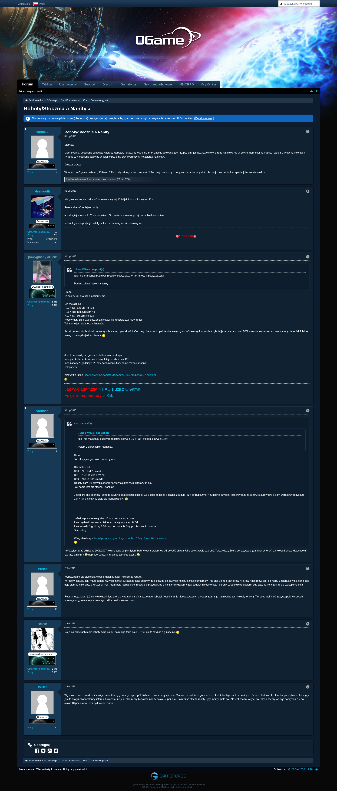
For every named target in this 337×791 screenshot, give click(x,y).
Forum (27, 84)
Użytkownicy (68, 84)
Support (89, 84)
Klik (110, 395)
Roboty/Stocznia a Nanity (55, 108)
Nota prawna (26, 769)
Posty (30, 172)
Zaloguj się (24, 3)
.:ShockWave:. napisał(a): (89, 269)
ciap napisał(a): (83, 423)
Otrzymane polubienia (38, 232)
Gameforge (128, 84)
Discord (108, 84)
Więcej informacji (204, 118)
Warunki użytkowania (48, 769)
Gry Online (208, 84)
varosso (112, 179)
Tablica (47, 84)
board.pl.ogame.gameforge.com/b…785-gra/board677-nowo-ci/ (120, 374)
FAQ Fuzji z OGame (121, 389)
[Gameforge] (168, 773)
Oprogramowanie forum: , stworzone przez (168, 784)
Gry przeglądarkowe (158, 84)
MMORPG (186, 84)
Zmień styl (279, 769)
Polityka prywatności (75, 769)
